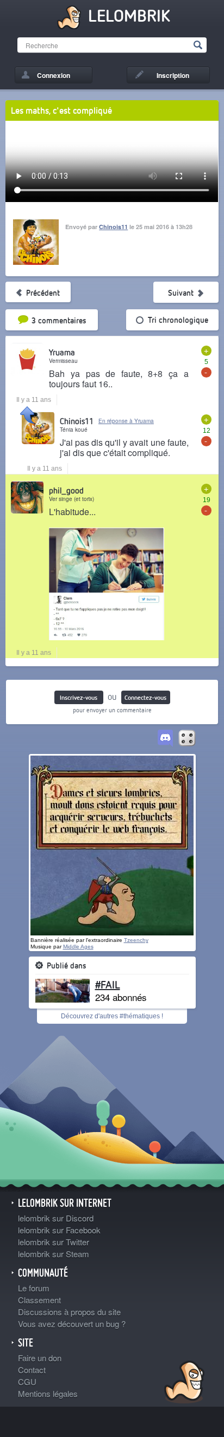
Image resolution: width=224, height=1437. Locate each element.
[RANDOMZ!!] (187, 739)
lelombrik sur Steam (53, 1253)
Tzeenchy (136, 940)
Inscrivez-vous (78, 697)
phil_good (66, 490)
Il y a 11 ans (33, 400)
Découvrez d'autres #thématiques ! (112, 1016)
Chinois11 (113, 227)
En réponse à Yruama (126, 421)
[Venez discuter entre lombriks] (165, 739)
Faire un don (39, 1357)
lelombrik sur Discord (56, 1218)
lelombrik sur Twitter (53, 1241)
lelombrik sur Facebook (59, 1230)
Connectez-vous (145, 697)
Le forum (33, 1287)
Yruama (62, 352)
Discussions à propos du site (69, 1311)
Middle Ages (78, 947)
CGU (27, 1381)
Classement (39, 1299)
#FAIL (107, 984)
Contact (32, 1369)
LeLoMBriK (183, 1384)
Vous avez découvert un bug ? (72, 1323)
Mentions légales (48, 1393)
